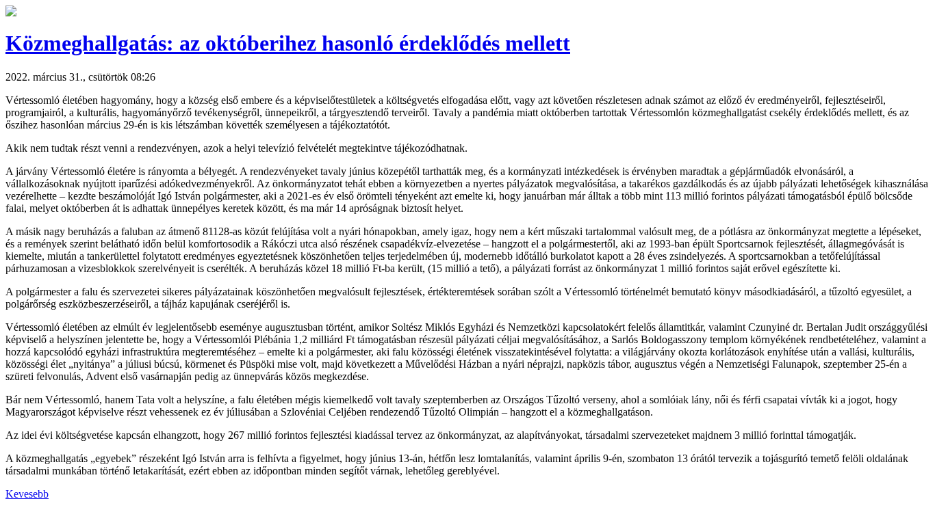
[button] (10, 12)
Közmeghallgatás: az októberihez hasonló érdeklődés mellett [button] (287, 43)
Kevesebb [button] (27, 494)
